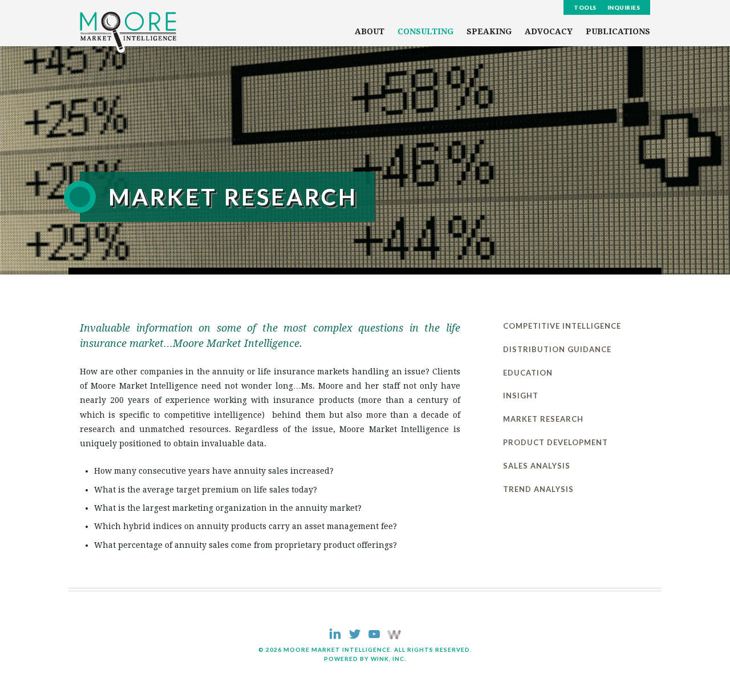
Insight (520, 395)
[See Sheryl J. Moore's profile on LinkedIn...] (335, 635)
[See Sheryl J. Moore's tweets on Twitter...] (354, 635)
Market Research (543, 418)
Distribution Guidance (557, 349)
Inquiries (623, 7)
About (369, 31)
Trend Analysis (538, 489)
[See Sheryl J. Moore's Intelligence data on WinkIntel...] (394, 636)
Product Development (555, 442)
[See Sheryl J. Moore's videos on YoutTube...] (374, 635)
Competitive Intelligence (562, 325)
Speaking (489, 31)
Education (528, 372)
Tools (585, 7)
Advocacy (549, 31)
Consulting (425, 31)
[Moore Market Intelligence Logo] (128, 32)
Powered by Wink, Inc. (365, 658)
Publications (618, 31)
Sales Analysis (536, 465)
